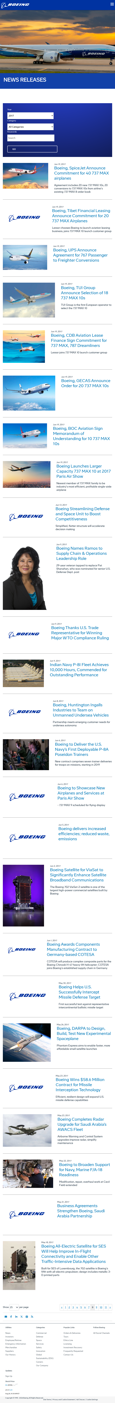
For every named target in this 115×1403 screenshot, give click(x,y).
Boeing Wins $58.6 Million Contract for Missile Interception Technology (80, 1084)
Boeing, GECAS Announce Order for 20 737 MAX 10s (85, 383)
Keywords (12, 132)
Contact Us (68, 1355)
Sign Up (8, 1376)
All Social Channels (101, 1333)
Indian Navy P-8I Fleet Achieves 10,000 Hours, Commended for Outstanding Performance (79, 669)
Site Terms (47, 1400)
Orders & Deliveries (71, 1333)
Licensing (67, 1344)
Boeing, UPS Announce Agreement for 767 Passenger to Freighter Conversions (80, 255)
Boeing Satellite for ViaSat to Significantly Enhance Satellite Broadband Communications (78, 874)
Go (14, 149)
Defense (39, 1337)
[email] (6, 1316)
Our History (10, 1355)
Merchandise (11, 1347)
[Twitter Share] (21, 1316)
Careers (39, 1362)
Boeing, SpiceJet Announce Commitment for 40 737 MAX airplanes (81, 173)
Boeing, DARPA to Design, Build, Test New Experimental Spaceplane (84, 1033)
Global (39, 1355)
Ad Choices (80, 1400)
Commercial (41, 1333)
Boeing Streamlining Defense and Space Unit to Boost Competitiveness (83, 513)
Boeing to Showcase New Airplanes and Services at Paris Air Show (81, 793)
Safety (39, 1347)
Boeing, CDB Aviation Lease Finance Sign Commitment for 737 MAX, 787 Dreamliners (79, 340)
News (7, 1333)
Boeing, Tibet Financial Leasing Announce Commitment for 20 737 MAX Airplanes (81, 215)
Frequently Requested (73, 1351)
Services (40, 1344)
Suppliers (9, 1351)
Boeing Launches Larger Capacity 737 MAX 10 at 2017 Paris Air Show (83, 471)
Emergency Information (15, 1344)
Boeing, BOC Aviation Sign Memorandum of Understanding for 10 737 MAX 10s (81, 436)
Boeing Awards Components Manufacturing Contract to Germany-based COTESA (73, 949)
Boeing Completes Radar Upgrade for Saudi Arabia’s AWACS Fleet (82, 1124)
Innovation (40, 1351)
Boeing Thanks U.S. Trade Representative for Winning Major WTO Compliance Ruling (80, 632)
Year (9, 109)
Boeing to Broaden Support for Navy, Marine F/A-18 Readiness (84, 1169)
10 (101, 1307)
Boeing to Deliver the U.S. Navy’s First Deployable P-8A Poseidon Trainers (81, 749)
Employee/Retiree (13, 1340)
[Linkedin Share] (16, 1316)
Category (11, 120)
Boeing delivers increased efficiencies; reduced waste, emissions (83, 833)
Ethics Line (68, 1340)
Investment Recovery (72, 1347)
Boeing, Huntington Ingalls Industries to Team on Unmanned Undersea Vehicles (81, 710)
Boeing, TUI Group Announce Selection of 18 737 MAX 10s (84, 292)
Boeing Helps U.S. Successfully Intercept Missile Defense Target (79, 992)
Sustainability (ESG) (44, 1358)
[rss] (32, 1316)
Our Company (42, 1365)
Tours (65, 1337)
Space (39, 1340)
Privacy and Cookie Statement (64, 1400)
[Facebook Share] (11, 1316)
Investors (9, 1337)
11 (106, 1307)
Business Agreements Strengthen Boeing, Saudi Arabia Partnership (81, 1210)
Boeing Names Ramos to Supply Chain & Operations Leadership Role (81, 553)
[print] (27, 1316)
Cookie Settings (92, 1400)
